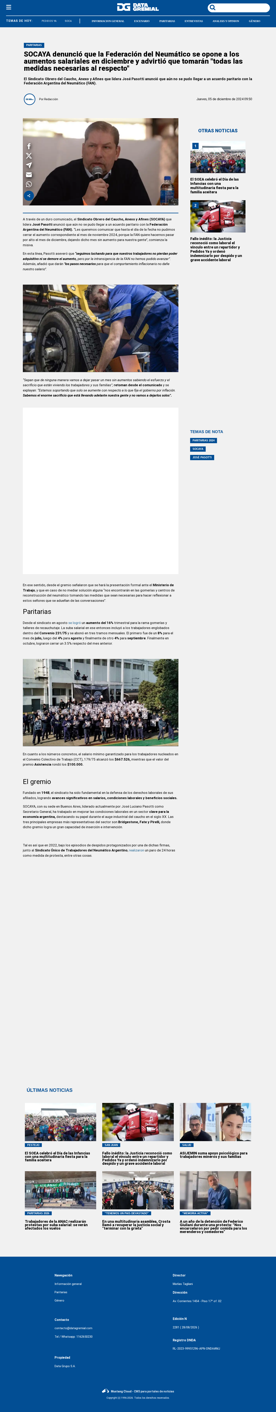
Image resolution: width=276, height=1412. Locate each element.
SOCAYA (198, 448)
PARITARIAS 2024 (204, 440)
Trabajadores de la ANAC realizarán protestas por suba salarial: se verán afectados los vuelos (56, 1224)
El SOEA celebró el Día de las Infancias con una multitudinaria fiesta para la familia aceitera (214, 185)
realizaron (137, 850)
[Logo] (138, 10)
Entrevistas (194, 21)
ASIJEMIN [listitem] (77, 21)
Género (254, 21)
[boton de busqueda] (212, 8)
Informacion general (108, 21)
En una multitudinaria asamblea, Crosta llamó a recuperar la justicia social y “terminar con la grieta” (136, 1224)
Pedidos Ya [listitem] (40, 21)
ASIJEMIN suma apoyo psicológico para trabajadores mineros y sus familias (214, 1155)
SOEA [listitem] (59, 21)
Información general (68, 1284)
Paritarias (167, 21)
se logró (74, 623)
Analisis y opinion (226, 21)
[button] (29, 147)
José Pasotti (202, 457)
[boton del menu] (8, 8)
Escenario (142, 21)
